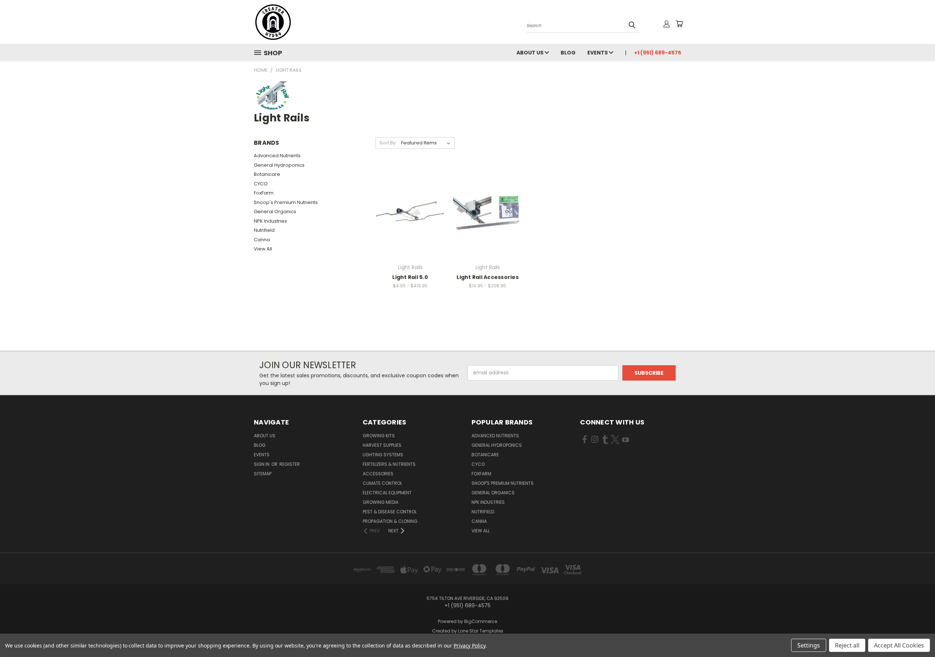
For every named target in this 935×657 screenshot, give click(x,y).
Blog (568, 52)
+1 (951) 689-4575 (657, 52)
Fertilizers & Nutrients (389, 464)
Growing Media (380, 502)
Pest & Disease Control (390, 512)
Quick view (410, 198)
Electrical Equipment (387, 493)
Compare (408, 212)
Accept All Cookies (899, 645)
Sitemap (262, 474)
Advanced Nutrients (277, 155)
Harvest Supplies (382, 445)
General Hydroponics (279, 165)
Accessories (378, 474)
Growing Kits (379, 436)
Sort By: (388, 142)
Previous (916, 634)
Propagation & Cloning (390, 521)
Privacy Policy (469, 645)
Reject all (847, 645)
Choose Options (410, 225)
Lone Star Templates (480, 631)
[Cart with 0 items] (679, 23)
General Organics (275, 211)
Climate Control (382, 483)
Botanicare (267, 174)
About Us (530, 52)
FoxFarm (264, 192)
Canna (262, 239)
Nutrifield (264, 230)
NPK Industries (270, 221)
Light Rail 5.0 (410, 277)
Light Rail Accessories (488, 277)
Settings (808, 645)
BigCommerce (480, 621)
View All (263, 248)
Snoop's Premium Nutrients (286, 202)
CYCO (261, 183)
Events (598, 52)
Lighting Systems (383, 455)
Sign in (262, 464)
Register (289, 464)
